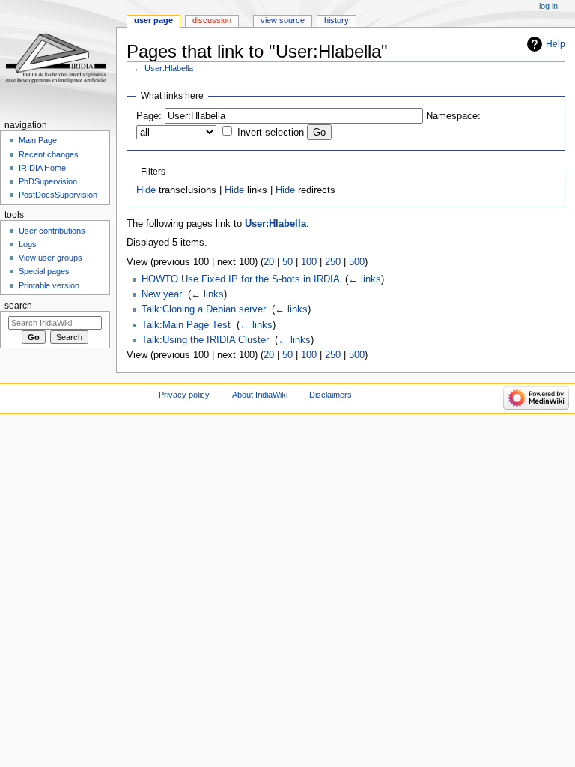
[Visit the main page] (58, 58)
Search (18, 305)
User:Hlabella (168, 68)
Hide (146, 190)
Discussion (211, 20)
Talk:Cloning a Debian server (204, 309)
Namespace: (453, 116)
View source (283, 20)
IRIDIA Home (42, 167)
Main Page (38, 140)
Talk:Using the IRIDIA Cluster (205, 340)
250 (333, 262)
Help (555, 44)
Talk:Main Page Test (186, 325)
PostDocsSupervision (58, 194)
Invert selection (270, 132)
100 (309, 262)
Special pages (44, 271)
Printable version (49, 285)
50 (287, 262)
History (336, 20)
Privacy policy (184, 394)
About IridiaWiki (260, 394)
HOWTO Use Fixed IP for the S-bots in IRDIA (240, 279)
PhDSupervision (48, 181)
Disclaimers (330, 394)
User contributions (52, 230)
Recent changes (49, 154)
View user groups (50, 257)
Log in (548, 5)
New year (162, 294)
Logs (28, 244)
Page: (149, 116)
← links (364, 279)
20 (269, 262)
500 (357, 262)
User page (153, 20)
